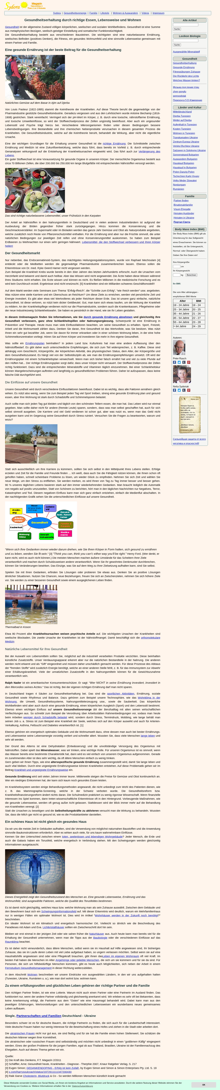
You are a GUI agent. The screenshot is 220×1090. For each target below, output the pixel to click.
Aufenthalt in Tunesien (185, 124)
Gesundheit (12, 27)
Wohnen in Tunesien (184, 133)
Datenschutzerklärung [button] (82, 1086)
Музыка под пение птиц (186, 87)
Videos (145, 13)
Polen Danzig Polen (183, 172)
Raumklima (12, 941)
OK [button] (203, 1085)
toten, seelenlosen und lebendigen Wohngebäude (92, 836)
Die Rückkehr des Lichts (186, 76)
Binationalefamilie (183, 205)
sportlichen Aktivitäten (120, 693)
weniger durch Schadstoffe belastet (45, 717)
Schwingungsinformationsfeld (58, 911)
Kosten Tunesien (182, 129)
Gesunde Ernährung (184, 67)
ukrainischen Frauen (22, 1033)
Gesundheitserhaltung (185, 63)
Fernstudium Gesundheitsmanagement (28, 968)
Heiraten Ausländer (184, 213)
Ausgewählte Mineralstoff (186, 51)
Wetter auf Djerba (182, 120)
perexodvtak (179, 96)
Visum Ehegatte (182, 209)
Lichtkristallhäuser (53, 927)
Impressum (158, 13)
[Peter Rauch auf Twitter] (179, 363)
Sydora (57, 13)
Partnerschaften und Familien (38, 1015)
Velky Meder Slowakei (185, 180)
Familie (93, 13)
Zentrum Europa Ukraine (186, 141)
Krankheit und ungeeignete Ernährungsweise (41, 769)
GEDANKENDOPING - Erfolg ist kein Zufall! (52, 1068)
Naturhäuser (96, 933)
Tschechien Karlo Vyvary (186, 176)
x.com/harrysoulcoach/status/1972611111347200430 (40, 1071)
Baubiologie (100, 937)
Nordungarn (179, 184)
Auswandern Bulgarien (185, 159)
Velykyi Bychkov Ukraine (186, 146)
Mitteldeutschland (182, 111)
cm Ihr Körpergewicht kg (181, 270)
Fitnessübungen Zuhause (186, 71)
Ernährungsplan (34, 343)
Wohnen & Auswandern (125, 13)
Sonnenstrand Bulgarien (186, 154)
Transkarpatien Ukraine (185, 137)
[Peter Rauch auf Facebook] (174, 363)
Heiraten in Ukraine (184, 217)
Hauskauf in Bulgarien (185, 167)
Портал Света (182, 222)
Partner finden (181, 200)
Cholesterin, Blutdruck (36, 1075)
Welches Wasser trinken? (186, 80)
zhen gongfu (179, 91)
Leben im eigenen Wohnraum (121, 956)
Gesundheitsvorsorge (75, 13)
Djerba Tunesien (182, 116)
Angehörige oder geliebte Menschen (77, 960)
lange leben (148, 735)
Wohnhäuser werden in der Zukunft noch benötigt (126, 915)
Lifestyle (104, 13)
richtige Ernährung (114, 143)
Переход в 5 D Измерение (187, 100)
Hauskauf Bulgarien (183, 163)
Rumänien (178, 189)
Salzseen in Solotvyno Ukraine (189, 150)
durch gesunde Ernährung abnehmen (108, 317)
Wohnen (32, 974)
